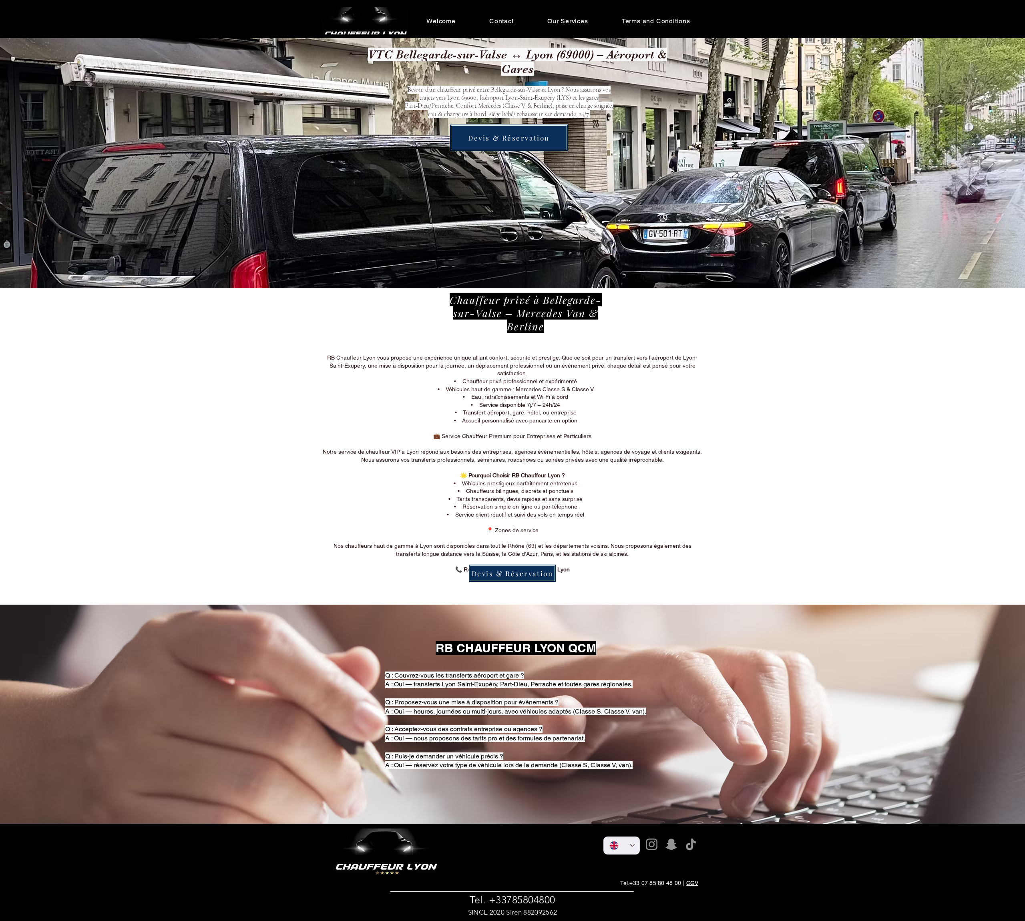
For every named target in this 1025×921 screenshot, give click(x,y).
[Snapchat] (671, 844)
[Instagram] (651, 844)
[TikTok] (691, 844)
